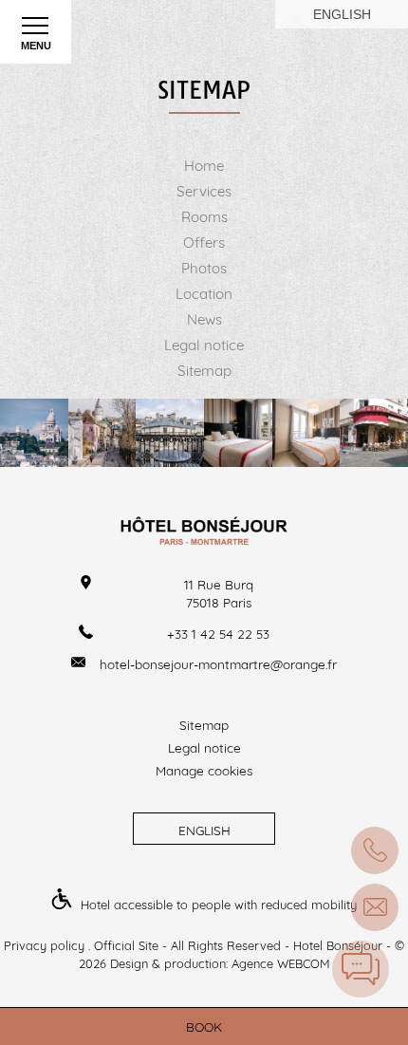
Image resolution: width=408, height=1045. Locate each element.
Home (204, 166)
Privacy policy (44, 945)
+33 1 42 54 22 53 (218, 633)
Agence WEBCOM (281, 963)
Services (204, 191)
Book (204, 1026)
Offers (204, 242)
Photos (204, 268)
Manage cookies (204, 770)
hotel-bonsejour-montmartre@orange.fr (218, 664)
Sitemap (204, 371)
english (342, 14)
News (204, 319)
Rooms (204, 217)
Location (204, 294)
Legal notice (204, 345)
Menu (36, 45)
